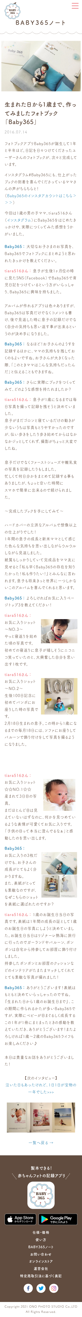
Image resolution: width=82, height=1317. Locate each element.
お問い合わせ (40, 1254)
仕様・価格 (41, 1232)
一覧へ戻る (38, 1143)
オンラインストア (41, 1261)
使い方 (41, 1239)
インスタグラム (19, 220)
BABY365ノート (41, 1247)
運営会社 (41, 1268)
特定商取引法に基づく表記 (41, 1276)
